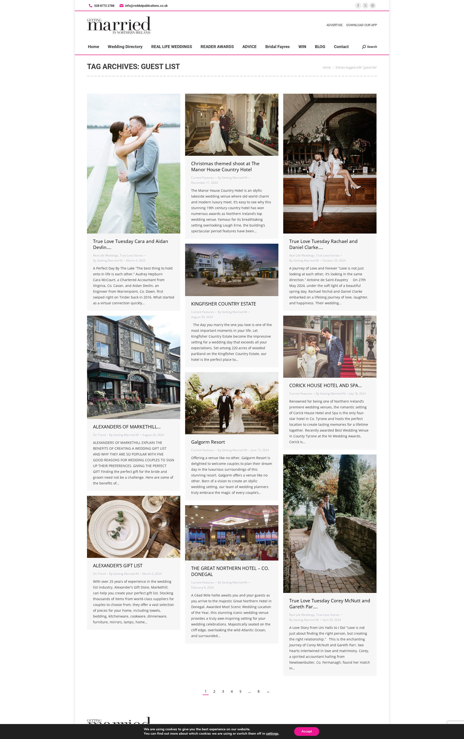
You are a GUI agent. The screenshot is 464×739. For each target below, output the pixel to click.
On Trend (99, 435)
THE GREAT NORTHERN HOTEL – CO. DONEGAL (230, 571)
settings (272, 734)
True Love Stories (131, 255)
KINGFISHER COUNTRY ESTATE (223, 304)
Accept (306, 731)
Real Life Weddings (105, 255)
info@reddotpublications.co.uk (146, 5)
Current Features (202, 178)
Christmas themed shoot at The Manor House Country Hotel (225, 166)
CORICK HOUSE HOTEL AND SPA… (325, 385)
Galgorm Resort (208, 442)
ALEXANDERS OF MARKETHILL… (127, 427)
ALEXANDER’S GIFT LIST (117, 565)
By (108, 260)
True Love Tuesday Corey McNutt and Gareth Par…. (329, 603)
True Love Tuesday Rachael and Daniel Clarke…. (323, 244)
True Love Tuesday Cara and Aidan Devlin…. (130, 244)
